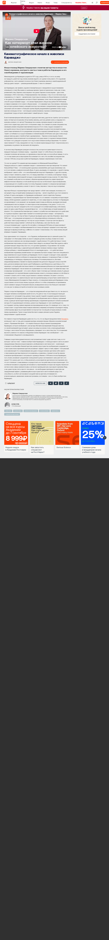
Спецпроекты (66, 2)
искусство (17, 411)
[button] (104, 437)
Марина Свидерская (14, 62)
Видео (31, 2)
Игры (48, 2)
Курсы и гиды (22, 2)
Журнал (14, 2)
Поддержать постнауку (87, 34)
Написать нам (40, 383)
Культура (15, 404)
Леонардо (64, 319)
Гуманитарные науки (12, 414)
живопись (55, 411)
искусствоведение (31, 411)
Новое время (44, 411)
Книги (40, 2)
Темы (55, 2)
